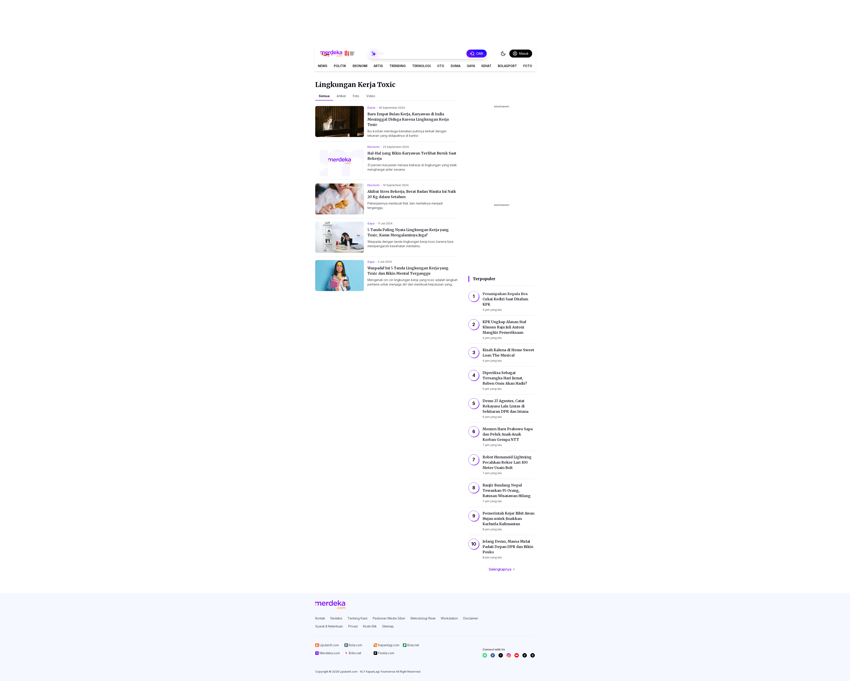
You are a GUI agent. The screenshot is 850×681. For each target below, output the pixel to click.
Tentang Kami (357, 618)
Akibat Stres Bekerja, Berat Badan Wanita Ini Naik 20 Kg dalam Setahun (411, 194)
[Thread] (532, 655)
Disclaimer (470, 618)
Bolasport (507, 66)
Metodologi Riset (423, 618)
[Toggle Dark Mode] (503, 54)
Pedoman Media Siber (389, 618)
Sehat (486, 66)
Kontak (320, 618)
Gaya (471, 66)
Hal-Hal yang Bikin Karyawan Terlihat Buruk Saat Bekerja (411, 156)
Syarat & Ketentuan (329, 626)
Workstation (449, 618)
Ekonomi (360, 66)
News (322, 66)
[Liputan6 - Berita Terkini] (330, 604)
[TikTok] (524, 655)
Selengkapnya (500, 569)
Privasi (353, 626)
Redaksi (336, 618)
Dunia (455, 66)
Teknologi (421, 66)
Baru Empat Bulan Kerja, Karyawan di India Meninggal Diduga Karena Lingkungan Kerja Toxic (408, 119)
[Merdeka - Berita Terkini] (337, 53)
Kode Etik (370, 626)
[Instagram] (508, 655)
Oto (440, 66)
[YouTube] (516, 655)
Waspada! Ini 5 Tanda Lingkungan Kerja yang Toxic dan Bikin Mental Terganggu (407, 271)
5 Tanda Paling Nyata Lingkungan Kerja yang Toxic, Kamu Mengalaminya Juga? (408, 232)
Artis (378, 66)
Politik (340, 66)
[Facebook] (493, 655)
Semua (324, 96)
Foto (527, 66)
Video (370, 96)
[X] (500, 655)
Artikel (341, 96)
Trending (397, 66)
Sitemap (388, 626)
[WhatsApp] (485, 655)
